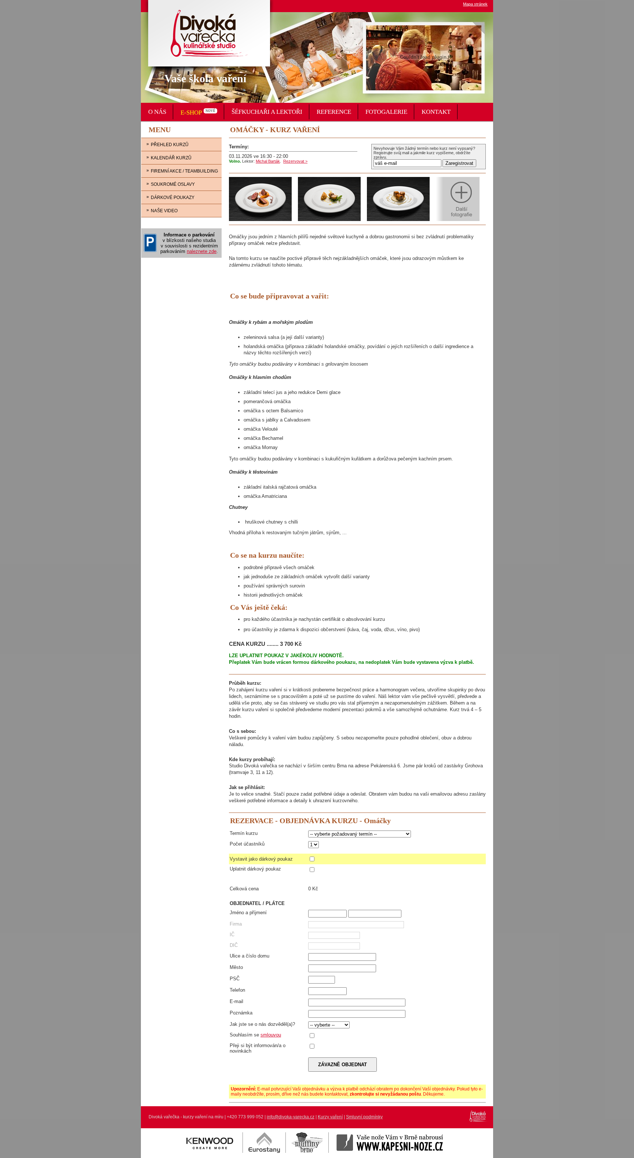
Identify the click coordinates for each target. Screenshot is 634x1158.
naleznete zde (201, 251)
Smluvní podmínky (364, 1116)
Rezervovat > (295, 161)
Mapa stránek (475, 4)
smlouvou (270, 1035)
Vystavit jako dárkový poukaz (261, 859)
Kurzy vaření (330, 1116)
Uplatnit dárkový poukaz (255, 869)
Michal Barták (268, 161)
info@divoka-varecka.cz (290, 1116)
